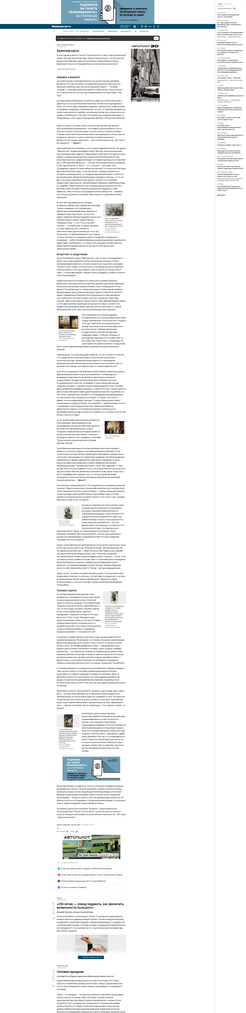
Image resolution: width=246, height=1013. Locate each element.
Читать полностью (91, 981)
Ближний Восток (144, 31)
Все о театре (61, 831)
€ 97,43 (71, 31)
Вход (150, 26)
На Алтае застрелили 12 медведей (73, 887)
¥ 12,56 (77, 31)
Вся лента (221, 195)
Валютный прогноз (126, 31)
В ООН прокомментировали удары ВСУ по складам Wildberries (83, 881)
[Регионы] (142, 26)
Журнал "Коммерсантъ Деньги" (65, 44)
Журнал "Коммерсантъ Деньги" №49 (68, 825)
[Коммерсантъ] (61, 26)
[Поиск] (154, 26)
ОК (156, 38)
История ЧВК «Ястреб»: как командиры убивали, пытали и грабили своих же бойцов (92, 875)
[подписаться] (67, 831)
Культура (59, 922)
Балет (72, 831)
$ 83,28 (65, 31)
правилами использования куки (98, 38)
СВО (135, 31)
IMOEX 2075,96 (85, 31)
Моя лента (228, 4)
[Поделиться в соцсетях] (53, 942)
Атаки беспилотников (99, 31)
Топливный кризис (112, 31)
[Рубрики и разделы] (158, 26)
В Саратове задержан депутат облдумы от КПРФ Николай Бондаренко (86, 868)
